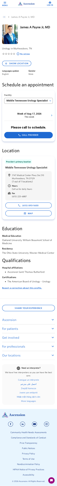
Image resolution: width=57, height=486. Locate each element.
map (30, 213)
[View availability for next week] (51, 115)
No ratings (25, 54)
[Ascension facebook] (10, 424)
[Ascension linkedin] (22, 424)
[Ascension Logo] (28, 415)
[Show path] (4, 17)
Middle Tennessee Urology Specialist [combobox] (27, 100)
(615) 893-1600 (30, 205)
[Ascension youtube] (34, 424)
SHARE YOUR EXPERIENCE (28, 308)
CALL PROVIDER (30, 135)
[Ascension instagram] (46, 424)
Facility (8, 95)
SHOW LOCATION (18, 63)
